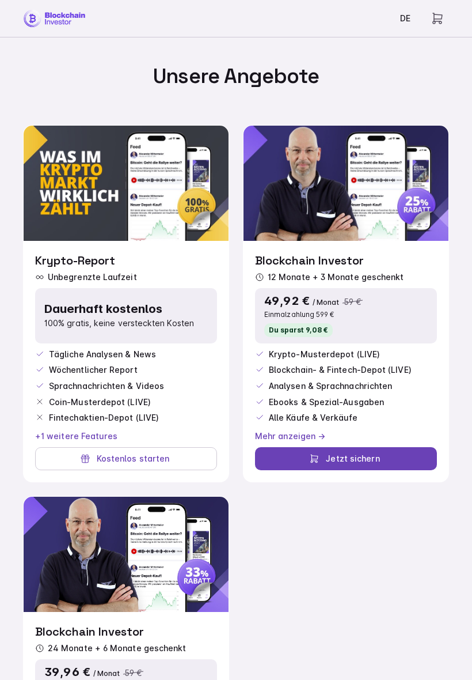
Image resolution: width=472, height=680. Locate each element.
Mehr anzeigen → (290, 436)
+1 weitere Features (76, 436)
